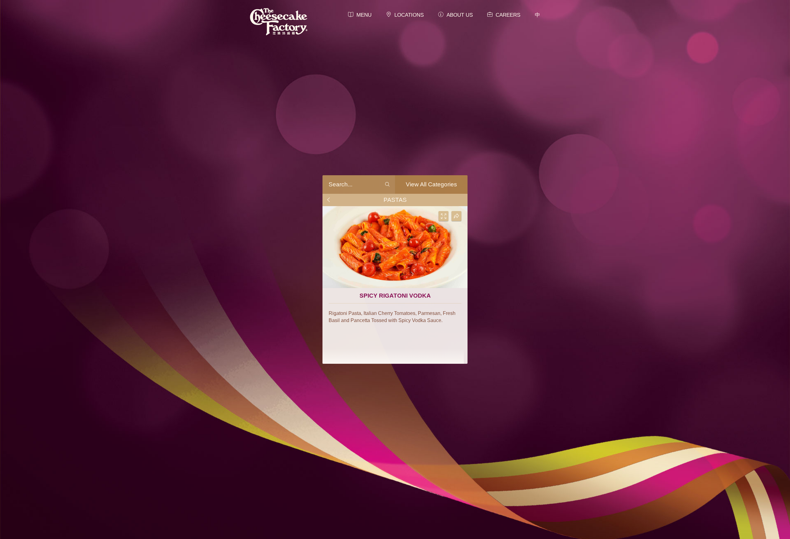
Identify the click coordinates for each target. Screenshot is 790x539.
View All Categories (431, 184)
